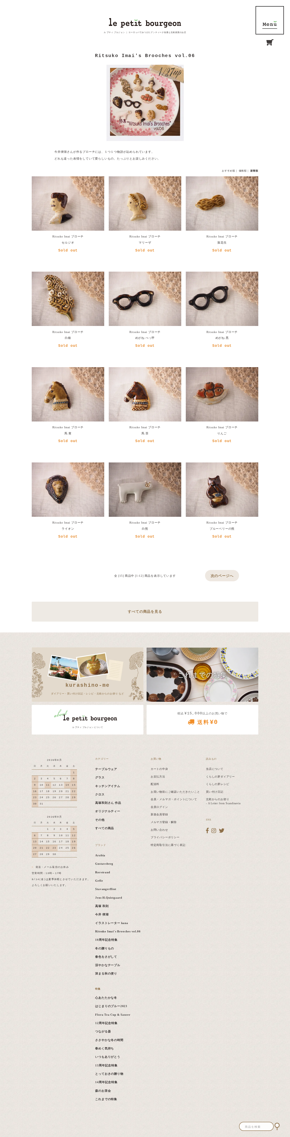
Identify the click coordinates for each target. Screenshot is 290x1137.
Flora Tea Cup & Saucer (112, 1014)
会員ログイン (159, 807)
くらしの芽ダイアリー (220, 776)
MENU (270, 20)
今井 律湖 (102, 914)
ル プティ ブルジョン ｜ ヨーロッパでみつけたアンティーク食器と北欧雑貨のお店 (145, 32)
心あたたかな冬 (106, 997)
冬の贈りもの (104, 948)
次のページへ (222, 576)
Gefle (99, 880)
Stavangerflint (105, 889)
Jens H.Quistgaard (108, 897)
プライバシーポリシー (165, 837)
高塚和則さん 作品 (108, 802)
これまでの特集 (106, 1099)
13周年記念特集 (106, 1065)
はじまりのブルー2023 (111, 1006)
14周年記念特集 (106, 1082)
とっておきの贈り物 (109, 1073)
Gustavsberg (104, 863)
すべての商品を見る (145, 611)
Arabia (100, 855)
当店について (214, 769)
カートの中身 (159, 769)
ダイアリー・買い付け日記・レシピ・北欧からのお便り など (87, 688)
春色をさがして (106, 956)
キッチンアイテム (107, 786)
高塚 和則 (102, 906)
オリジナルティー (107, 811)
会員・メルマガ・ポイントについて (174, 799)
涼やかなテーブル (107, 965)
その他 (99, 819)
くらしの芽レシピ (217, 784)
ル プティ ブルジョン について (87, 727)
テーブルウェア (106, 769)
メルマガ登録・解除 (164, 822)
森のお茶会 (103, 1090)
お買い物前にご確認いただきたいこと (175, 791)
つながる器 (103, 1031)
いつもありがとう (107, 1056)
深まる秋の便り (106, 973)
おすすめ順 (228, 171)
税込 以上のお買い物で (202, 718)
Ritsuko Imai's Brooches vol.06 (117, 931)
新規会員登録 (159, 814)
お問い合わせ (159, 829)
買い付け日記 (214, 791)
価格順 (243, 171)
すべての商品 (104, 828)
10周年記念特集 (106, 939)
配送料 (155, 784)
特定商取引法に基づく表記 (168, 845)
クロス (99, 794)
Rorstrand (102, 872)
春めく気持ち (104, 1048)
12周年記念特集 (106, 1023)
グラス (99, 777)
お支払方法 (158, 776)
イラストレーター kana (111, 923)
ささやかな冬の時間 (109, 1040)
